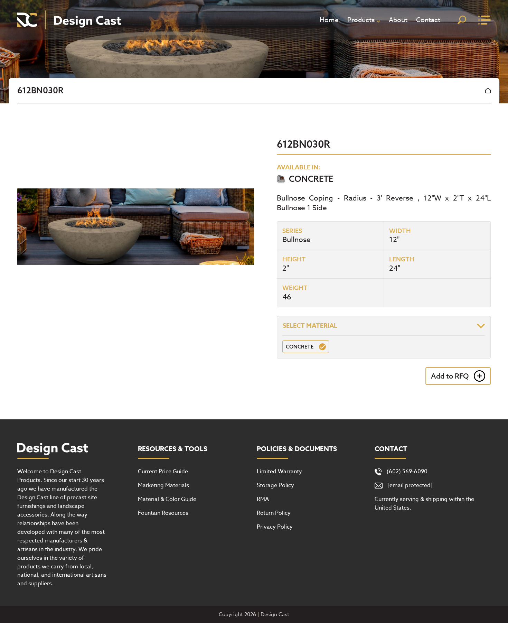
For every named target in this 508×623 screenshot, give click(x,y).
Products (361, 19)
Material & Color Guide (167, 499)
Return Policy (274, 513)
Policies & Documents (297, 449)
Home (329, 19)
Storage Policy (275, 485)
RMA (263, 499)
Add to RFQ (450, 376)
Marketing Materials (163, 485)
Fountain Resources (163, 513)
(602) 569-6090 (407, 471)
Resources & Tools (172, 449)
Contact (428, 19)
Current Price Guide (163, 471)
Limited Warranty (279, 471)
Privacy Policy (275, 527)
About (398, 19)
